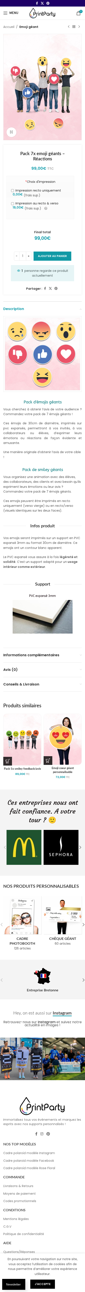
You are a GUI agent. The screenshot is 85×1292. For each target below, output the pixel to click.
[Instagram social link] (42, 1134)
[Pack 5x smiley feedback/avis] (22, 739)
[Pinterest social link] (48, 3)
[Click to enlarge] (11, 132)
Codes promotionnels (19, 1201)
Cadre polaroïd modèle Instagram (29, 1153)
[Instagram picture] (21, 1059)
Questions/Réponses (19, 1252)
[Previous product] (68, 26)
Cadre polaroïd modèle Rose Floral (29, 1168)
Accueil (8, 27)
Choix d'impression (40, 182)
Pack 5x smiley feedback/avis (22, 769)
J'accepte (43, 1284)
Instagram (47, 1022)
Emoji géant (28, 27)
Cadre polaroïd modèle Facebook (28, 1160)
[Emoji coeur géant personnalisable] (63, 739)
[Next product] (79, 26)
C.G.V (7, 1226)
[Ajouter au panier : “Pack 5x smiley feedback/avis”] (7, 761)
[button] (4, 847)
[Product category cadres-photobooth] (22, 924)
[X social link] (42, 3)
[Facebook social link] (36, 3)
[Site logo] (42, 13)
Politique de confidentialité (23, 1234)
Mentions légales (16, 1219)
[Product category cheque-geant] (63, 922)
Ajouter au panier (52, 256)
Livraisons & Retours (18, 1186)
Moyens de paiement (19, 1193)
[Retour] (73, 26)
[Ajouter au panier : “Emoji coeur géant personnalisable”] (48, 760)
